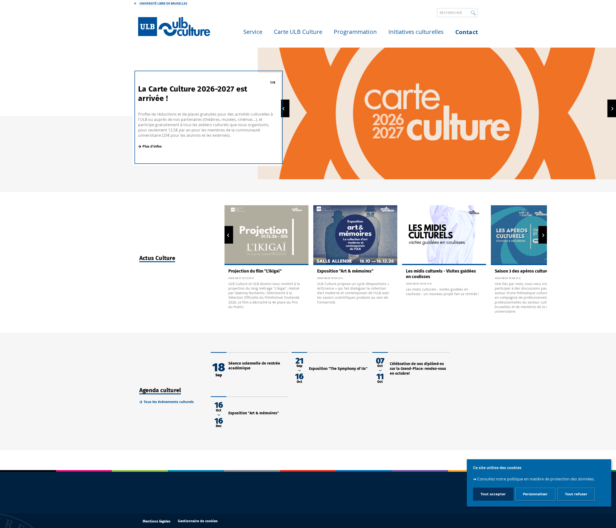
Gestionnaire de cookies (198, 521)
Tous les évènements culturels (169, 401)
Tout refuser (576, 494)
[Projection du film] (266, 235)
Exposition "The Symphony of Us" (338, 369)
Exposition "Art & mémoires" (253, 413)
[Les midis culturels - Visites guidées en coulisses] (444, 235)
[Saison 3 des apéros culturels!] (533, 235)
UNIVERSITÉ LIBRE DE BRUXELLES (163, 3)
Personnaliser (535, 494)
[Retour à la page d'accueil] (174, 26)
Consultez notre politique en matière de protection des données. (536, 479)
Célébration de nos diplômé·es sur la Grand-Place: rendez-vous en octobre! (418, 368)
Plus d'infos (152, 146)
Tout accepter (493, 494)
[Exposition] (355, 235)
